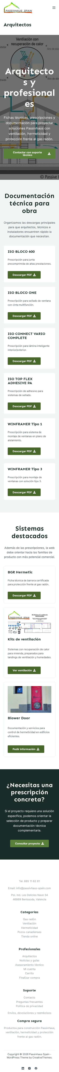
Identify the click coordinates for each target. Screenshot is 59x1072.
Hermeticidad (29, 927)
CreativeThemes (42, 1057)
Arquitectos (29, 956)
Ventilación (29, 923)
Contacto (29, 997)
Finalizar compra (29, 977)
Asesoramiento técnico (29, 964)
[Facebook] (36, 1068)
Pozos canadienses (29, 932)
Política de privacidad (29, 1006)
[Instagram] (29, 1068)
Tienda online (29, 936)
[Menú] (53, 7)
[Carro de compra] (46, 7)
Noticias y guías (29, 960)
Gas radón (29, 919)
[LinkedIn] (23, 1068)
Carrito (29, 973)
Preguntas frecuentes (29, 1001)
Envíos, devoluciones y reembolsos (29, 1013)
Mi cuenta (29, 969)
